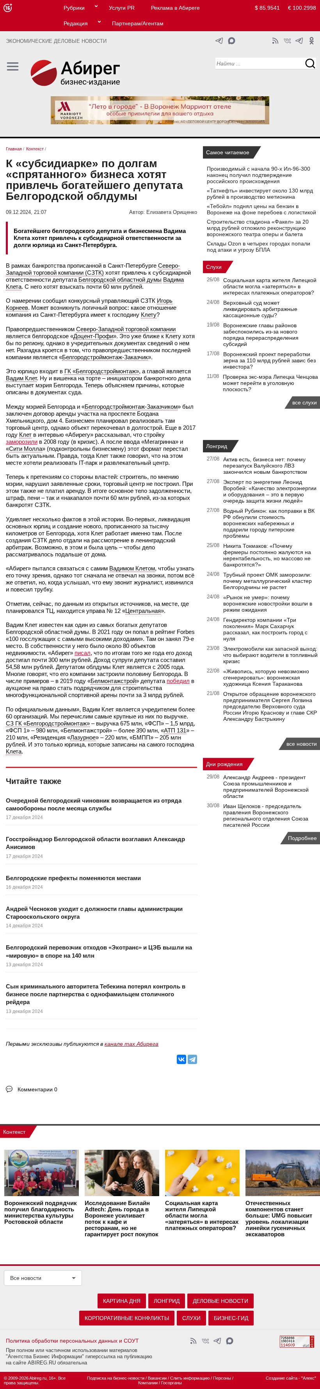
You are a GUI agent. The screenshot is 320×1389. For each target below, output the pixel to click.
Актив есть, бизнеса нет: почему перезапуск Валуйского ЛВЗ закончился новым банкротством (265, 465)
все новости (301, 744)
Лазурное (83, 737)
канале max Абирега (131, 1044)
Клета (13, 751)
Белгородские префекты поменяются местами (73, 878)
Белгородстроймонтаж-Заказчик (105, 357)
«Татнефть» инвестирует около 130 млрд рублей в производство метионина (260, 193)
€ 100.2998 (302, 8)
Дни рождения (224, 764)
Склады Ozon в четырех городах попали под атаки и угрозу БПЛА (258, 246)
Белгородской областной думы (120, 279)
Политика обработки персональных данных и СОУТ (72, 1341)
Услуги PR (122, 8)
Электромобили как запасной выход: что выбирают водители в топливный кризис (270, 655)
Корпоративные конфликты (127, 1318)
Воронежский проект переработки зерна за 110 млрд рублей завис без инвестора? (269, 360)
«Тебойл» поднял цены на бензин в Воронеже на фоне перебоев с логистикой (261, 209)
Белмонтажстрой (113, 681)
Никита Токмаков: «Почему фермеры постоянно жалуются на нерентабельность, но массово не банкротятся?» (267, 555)
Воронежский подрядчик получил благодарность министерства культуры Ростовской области (40, 1212)
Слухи (214, 267)
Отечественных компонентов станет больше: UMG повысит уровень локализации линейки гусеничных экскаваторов (278, 1218)
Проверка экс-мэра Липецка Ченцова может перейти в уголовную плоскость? (270, 383)
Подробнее (302, 838)
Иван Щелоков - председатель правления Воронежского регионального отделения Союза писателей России (265, 815)
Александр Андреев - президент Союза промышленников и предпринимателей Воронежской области (266, 786)
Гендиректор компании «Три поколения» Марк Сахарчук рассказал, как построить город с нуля (265, 629)
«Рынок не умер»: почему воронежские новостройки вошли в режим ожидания (267, 603)
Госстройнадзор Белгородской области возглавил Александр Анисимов (95, 843)
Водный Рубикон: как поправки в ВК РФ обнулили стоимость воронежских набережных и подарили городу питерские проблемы (269, 523)
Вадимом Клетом (132, 568)
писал (83, 652)
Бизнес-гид (231, 1318)
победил (178, 681)
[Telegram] (192, 1059)
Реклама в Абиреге (175, 8)
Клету (148, 314)
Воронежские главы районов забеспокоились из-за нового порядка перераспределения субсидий (261, 334)
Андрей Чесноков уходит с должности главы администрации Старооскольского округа (94, 912)
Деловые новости (220, 1301)
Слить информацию (190, 1378)
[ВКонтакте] (181, 1059)
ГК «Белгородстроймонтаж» (101, 371)
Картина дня (121, 1301)
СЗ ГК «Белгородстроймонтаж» (48, 723)
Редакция (76, 23)
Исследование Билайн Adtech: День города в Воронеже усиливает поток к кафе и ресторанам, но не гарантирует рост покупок (121, 1218)
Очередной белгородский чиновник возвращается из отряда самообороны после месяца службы (93, 804)
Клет (25, 434)
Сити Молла (25, 448)
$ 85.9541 (267, 8)
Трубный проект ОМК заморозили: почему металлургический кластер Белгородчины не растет (267, 581)
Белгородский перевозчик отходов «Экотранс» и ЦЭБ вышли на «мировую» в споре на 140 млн (99, 951)
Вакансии (157, 1378)
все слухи (304, 402)
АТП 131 (175, 730)
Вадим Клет (21, 378)
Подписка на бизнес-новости (115, 1378)
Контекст (14, 1132)
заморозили (21, 441)
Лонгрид (216, 446)
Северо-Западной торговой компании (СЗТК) (93, 269)
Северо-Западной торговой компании (126, 329)
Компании (148, 1382)
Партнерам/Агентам (138, 23)
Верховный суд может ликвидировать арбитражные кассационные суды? (260, 309)
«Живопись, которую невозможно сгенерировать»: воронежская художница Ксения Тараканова (266, 677)
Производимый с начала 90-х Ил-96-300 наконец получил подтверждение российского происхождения (258, 175)
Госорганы (171, 1382)
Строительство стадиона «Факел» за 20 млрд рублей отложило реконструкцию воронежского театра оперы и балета (258, 228)
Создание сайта (281, 1378)
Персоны (222, 1378)
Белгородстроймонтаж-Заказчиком (131, 406)
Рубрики (74, 8)
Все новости (25, 1278)
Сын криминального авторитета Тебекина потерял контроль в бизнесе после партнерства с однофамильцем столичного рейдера (95, 994)
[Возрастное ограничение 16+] (7, 8)
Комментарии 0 (37, 1089)
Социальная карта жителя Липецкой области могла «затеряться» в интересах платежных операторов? (269, 286)
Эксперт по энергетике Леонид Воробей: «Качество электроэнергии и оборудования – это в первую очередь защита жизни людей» (269, 491)
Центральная (143, 610)
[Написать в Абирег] (231, 40)
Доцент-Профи (93, 336)
